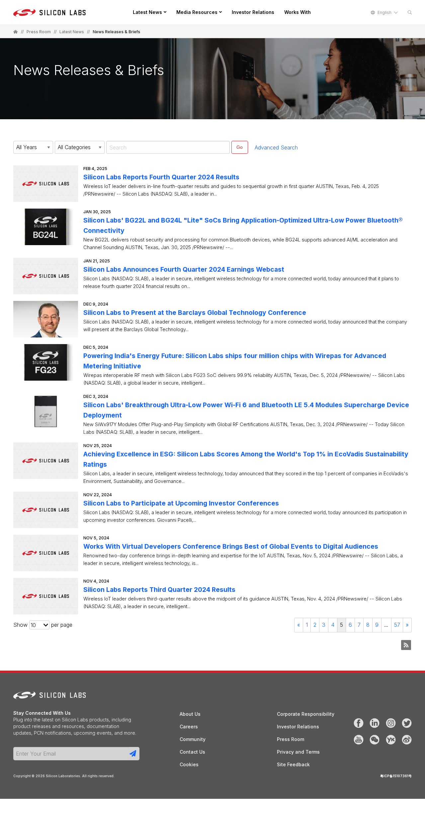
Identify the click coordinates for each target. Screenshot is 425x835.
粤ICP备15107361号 (396, 776)
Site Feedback (293, 764)
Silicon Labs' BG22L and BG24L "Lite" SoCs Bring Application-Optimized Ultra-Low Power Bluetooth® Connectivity (243, 225)
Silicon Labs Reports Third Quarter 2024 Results (159, 590)
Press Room (39, 32)
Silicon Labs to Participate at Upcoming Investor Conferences (181, 503)
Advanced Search (276, 147)
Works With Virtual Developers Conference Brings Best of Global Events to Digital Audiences (230, 546)
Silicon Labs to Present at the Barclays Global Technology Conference (194, 313)
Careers (189, 726)
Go (239, 147)
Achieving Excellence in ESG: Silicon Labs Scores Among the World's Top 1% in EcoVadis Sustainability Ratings (245, 459)
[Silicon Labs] (15, 32)
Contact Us (192, 752)
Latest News (147, 12)
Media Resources (196, 12)
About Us (190, 714)
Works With (297, 12)
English (384, 12)
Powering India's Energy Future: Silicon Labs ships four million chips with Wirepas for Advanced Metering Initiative (234, 361)
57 (397, 624)
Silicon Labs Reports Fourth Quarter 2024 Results (161, 177)
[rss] (406, 645)
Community (193, 739)
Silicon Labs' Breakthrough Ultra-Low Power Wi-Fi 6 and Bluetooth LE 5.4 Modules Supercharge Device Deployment (246, 410)
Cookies (189, 764)
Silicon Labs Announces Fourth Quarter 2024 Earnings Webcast (183, 269)
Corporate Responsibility (305, 714)
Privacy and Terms (298, 752)
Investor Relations (253, 12)
